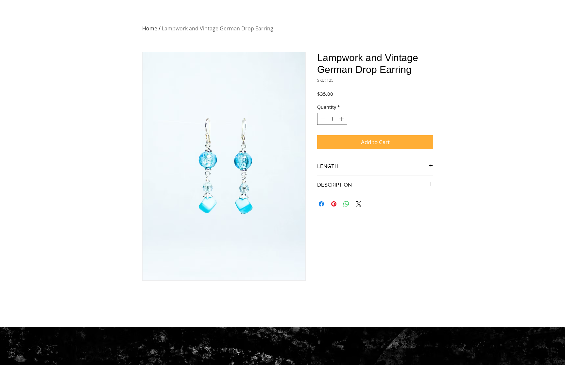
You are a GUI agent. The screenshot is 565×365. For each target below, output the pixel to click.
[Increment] (342, 118)
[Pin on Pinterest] (334, 204)
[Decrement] (322, 118)
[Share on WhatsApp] (346, 204)
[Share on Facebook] (321, 204)
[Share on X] (359, 204)
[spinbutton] (332, 118)
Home (149, 28)
